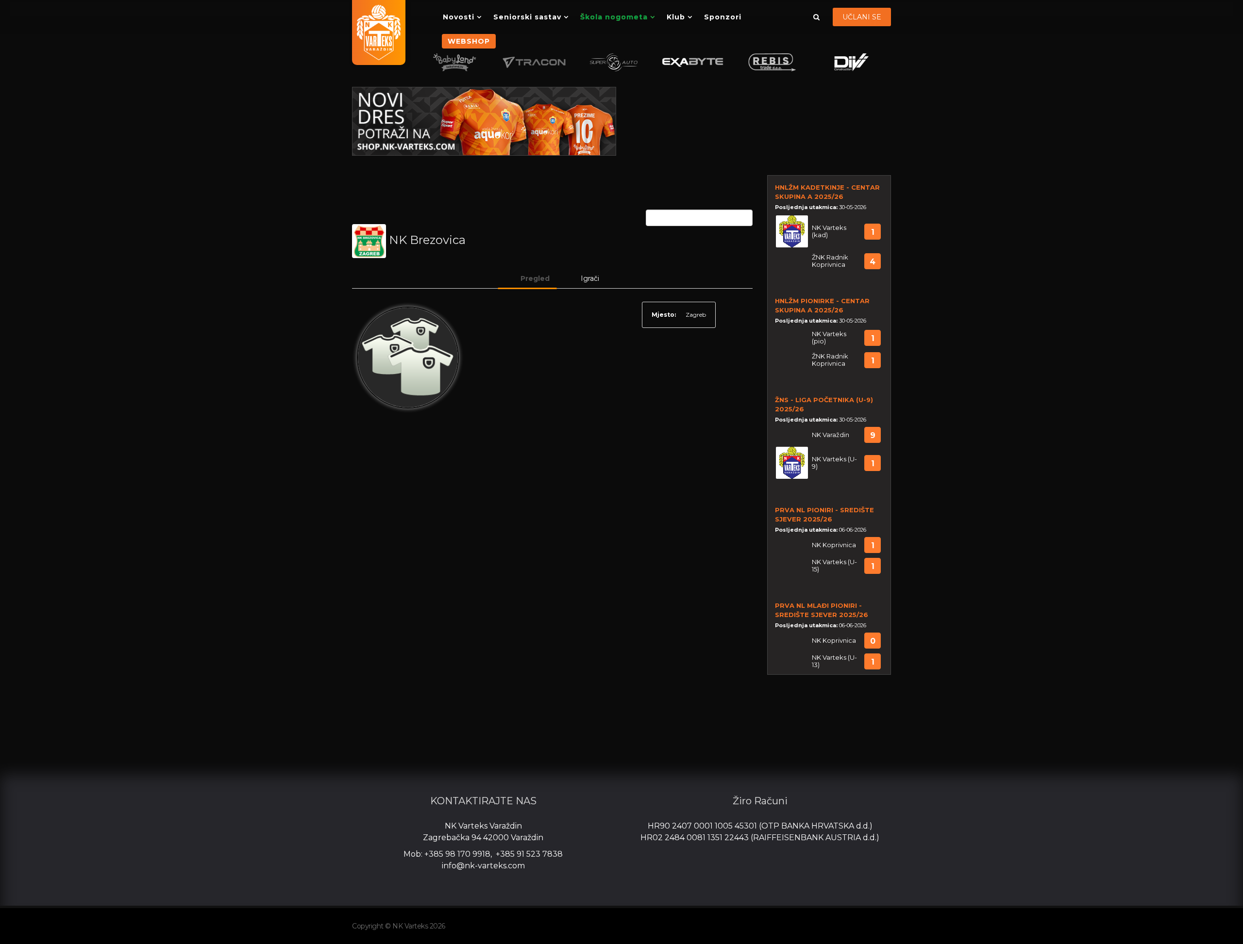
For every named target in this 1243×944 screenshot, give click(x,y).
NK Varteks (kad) (829, 231)
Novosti (458, 17)
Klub (676, 17)
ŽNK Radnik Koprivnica (830, 261)
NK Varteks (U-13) (834, 661)
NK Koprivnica (834, 545)
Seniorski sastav (527, 17)
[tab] (527, 278)
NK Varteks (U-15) (834, 565)
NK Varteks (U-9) (834, 463)
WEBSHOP (469, 41)
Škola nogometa (614, 17)
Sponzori (722, 17)
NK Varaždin (830, 435)
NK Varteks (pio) (829, 337)
